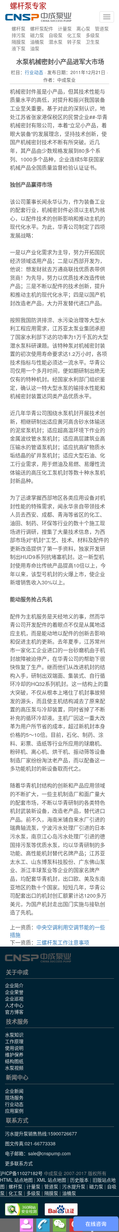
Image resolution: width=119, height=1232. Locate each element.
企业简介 (14, 985)
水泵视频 (14, 1067)
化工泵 (74, 35)
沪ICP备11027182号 (21, 1173)
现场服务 (14, 1097)
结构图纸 (14, 1061)
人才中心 (14, 1005)
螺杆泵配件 (41, 28)
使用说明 (14, 1047)
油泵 (34, 48)
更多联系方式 (19, 1163)
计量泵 (65, 28)
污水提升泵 (73, 1186)
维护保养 (14, 1054)
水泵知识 (14, 1034)
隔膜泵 (18, 41)
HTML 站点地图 (16, 1179)
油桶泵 (37, 41)
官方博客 (14, 1011)
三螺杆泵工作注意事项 (62, 942)
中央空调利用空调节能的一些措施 (57, 931)
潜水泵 (55, 41)
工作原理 (14, 1041)
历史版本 (79, 1179)
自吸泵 (55, 35)
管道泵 (102, 28)
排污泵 (18, 35)
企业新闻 (14, 1090)
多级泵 (92, 35)
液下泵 (18, 48)
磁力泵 (37, 35)
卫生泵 (92, 41)
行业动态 (34, 72)
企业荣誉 (14, 992)
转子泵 (74, 41)
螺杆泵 (18, 28)
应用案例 (14, 1110)
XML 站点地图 (51, 1179)
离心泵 (83, 28)
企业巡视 (14, 998)
